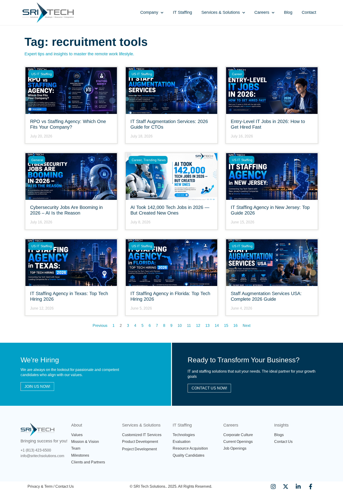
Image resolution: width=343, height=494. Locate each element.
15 (226, 326)
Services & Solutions (220, 12)
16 (235, 326)
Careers (261, 12)
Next (246, 326)
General (37, 160)
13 (207, 326)
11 (189, 326)
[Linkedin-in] (298, 486)
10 (180, 326)
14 (217, 326)
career (237, 74)
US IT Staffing (41, 74)
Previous (100, 326)
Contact (309, 12)
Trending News (155, 160)
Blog (288, 12)
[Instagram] (273, 486)
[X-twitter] (286, 486)
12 (198, 326)
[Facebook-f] (310, 486)
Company (149, 12)
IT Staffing (182, 12)
